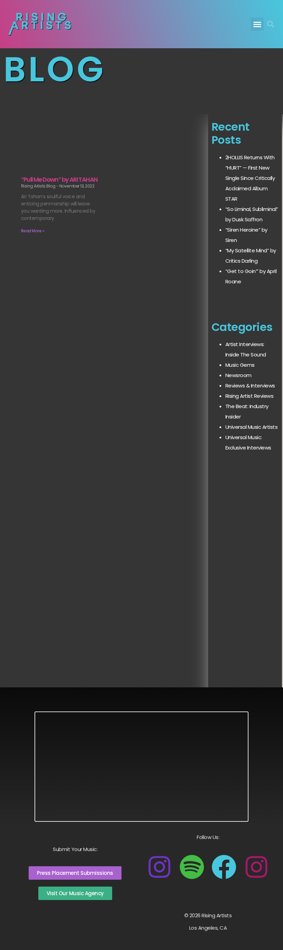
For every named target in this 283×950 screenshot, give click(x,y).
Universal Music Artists (251, 427)
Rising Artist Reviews (249, 396)
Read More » (33, 231)
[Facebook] (224, 867)
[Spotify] (191, 867)
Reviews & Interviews (250, 385)
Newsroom (238, 375)
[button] (257, 24)
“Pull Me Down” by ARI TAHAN (59, 179)
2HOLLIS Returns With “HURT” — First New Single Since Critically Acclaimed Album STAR (250, 178)
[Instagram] (159, 867)
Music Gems (240, 364)
